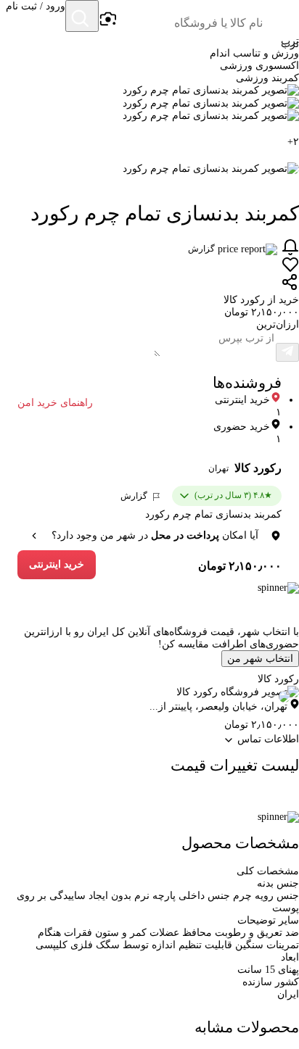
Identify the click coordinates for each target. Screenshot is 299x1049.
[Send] (287, 352)
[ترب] (281, 17)
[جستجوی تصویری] (107, 19)
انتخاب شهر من (260, 658)
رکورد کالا (258, 468)
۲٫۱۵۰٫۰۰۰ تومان (240, 566)
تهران (218, 468)
